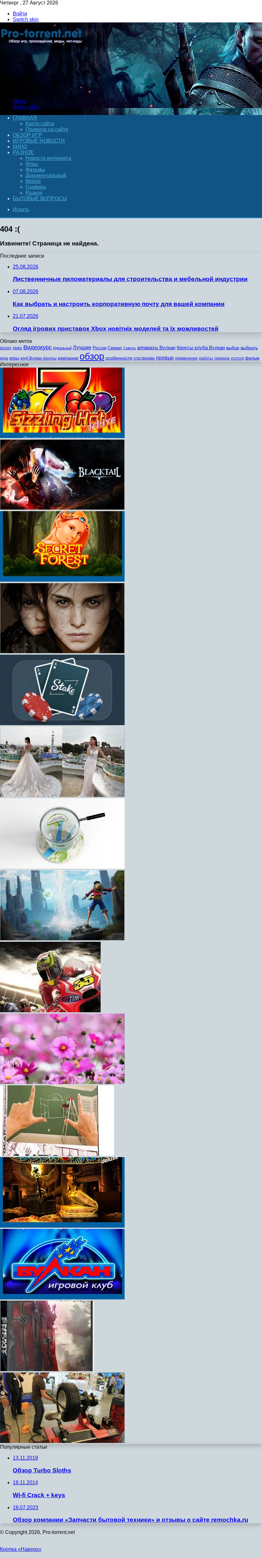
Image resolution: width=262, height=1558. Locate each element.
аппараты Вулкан (156, 347)
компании (68, 358)
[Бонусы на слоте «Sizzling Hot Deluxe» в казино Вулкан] (62, 436)
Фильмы (35, 169)
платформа (144, 358)
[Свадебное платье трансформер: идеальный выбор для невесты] (62, 795)
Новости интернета (48, 158)
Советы (129, 348)
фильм (252, 358)
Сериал (115, 347)
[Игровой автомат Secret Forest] (62, 580)
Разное (23, 152)
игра (4, 358)
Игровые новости (39, 141)
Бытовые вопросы (40, 198)
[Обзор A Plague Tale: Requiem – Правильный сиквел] (62, 651)
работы (206, 358)
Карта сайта (40, 123)
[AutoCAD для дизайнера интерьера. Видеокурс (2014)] (57, 1154)
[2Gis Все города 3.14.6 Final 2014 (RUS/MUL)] (62, 867)
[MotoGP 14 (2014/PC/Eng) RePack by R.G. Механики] (50, 1010)
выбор (232, 347)
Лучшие (82, 347)
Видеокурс (37, 347)
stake (17, 348)
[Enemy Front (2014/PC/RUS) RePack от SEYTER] (47, 1369)
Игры (32, 164)
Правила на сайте (47, 129)
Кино (20, 146)
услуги (237, 358)
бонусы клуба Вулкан (201, 347)
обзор (92, 356)
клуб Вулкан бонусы (38, 358)
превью (165, 357)
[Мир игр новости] (42, 90)
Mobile (33, 181)
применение (186, 358)
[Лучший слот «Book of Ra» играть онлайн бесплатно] (62, 1226)
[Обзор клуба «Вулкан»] (62, 1297)
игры (14, 358)
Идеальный (62, 348)
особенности (118, 357)
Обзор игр (27, 135)
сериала (221, 358)
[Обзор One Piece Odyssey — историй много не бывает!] (62, 938)
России (99, 347)
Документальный (46, 175)
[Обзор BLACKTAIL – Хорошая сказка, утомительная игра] (62, 508)
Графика (36, 187)
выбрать (249, 347)
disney (6, 348)
